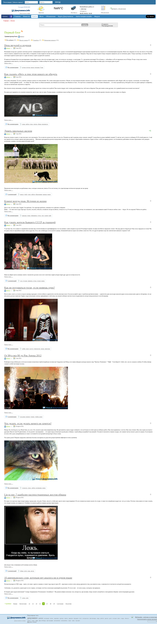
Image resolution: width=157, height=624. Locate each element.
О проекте (105, 24)
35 (40, 603)
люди (25, 571)
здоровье (56, 618)
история (115, 618)
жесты (32, 571)
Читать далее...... (8, 63)
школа (21, 194)
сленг (27, 598)
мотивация (39, 488)
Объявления (105, 13)
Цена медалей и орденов (17, 45)
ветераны (37, 67)
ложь (28, 571)
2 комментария (12, 416)
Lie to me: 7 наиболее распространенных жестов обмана (35, 494)
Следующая (60, 603)
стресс (29, 488)
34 (36, 603)
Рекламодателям (107, 26)
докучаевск (32, 618)
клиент (46, 215)
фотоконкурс (93, 618)
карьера (45, 194)
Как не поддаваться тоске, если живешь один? (29, 287)
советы (66, 618)
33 (33, 603)
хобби (23, 349)
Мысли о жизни (23, 40)
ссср (21, 281)
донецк (32, 416)
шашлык (24, 215)
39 (54, 603)
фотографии (50, 620)
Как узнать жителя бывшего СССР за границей (30, 222)
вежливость (45, 124)
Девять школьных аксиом (18, 131)
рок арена (22, 416)
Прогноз (41, 13)
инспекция (46, 618)
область (127, 618)
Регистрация (7, 2)
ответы (35, 124)
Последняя (68, 603)
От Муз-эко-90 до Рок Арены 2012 (22, 355)
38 (50, 603)
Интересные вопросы (50, 40)
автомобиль (64, 620)
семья (23, 124)
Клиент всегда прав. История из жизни (25, 201)
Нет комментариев (13, 67)
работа (27, 124)
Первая (15, 603)
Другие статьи (31, 622)
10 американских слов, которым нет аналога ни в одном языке (38, 577)
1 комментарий (12, 194)
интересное (86, 618)
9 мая (41, 67)
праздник (76, 618)
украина (71, 618)
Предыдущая (22, 603)
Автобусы (74, 13)
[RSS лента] (22, 31)
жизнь (32, 67)
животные (47, 349)
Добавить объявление (119, 9)
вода (98, 618)
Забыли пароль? (18, 2)
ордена (24, 67)
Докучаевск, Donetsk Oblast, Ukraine (58, 8)
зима (73, 620)
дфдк (36, 620)
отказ (31, 124)
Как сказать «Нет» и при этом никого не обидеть (30, 74)
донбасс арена (38, 416)
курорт (39, 281)
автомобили (57, 620)
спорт (27, 349)
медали (28, 67)
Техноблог (36, 40)
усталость (24, 488)
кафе (50, 215)
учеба (25, 194)
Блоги (13, 21)
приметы (30, 281)
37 (47, 603)
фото (119, 618)
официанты (34, 215)
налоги (40, 618)
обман (39, 124)
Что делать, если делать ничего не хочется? (27, 423)
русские (25, 281)
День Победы (42, 620)
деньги (106, 618)
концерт (28, 416)
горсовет (77, 620)
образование (38, 194)
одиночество (37, 349)
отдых (39, 215)
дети (110, 618)
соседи (31, 349)
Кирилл (22, 36)
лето (43, 215)
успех (29, 194)
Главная (6, 21)
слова (23, 598)
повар (28, 215)
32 (29, 603)
